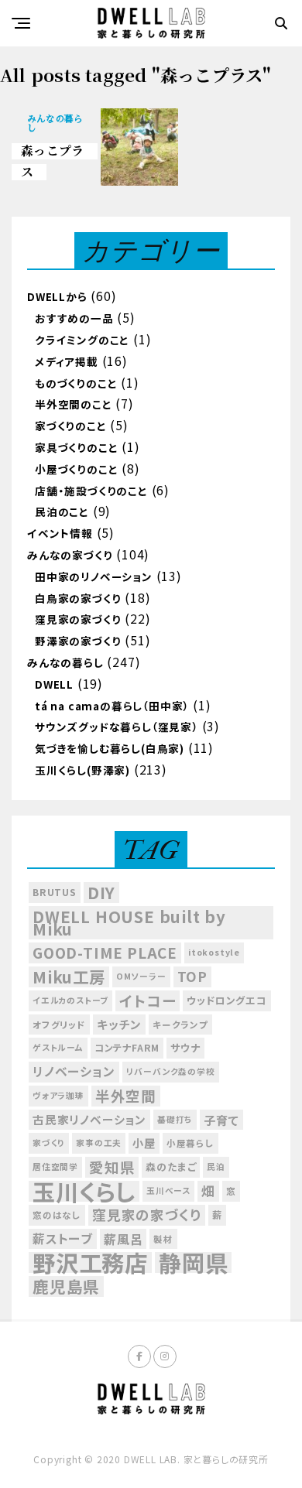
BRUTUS (55, 892)
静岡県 (193, 1262)
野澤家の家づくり (78, 640)
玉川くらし (84, 1191)
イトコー (147, 1000)
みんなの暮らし (65, 662)
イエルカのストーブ (70, 1000)
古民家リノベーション (89, 1119)
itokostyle (214, 952)
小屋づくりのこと (76, 469)
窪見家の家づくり (78, 619)
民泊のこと (62, 511)
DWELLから (57, 296)
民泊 (216, 1166)
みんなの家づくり (69, 555)
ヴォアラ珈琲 (58, 1095)
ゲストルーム (58, 1047)
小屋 (144, 1142)
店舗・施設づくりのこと (91, 490)
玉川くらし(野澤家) (82, 770)
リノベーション (74, 1071)
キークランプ (180, 1024)
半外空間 (125, 1096)
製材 (163, 1239)
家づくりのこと (71, 425)
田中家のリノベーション (94, 576)
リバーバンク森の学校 (170, 1071)
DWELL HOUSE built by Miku (129, 923)
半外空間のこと (73, 404)
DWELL (54, 684)
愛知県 (112, 1167)
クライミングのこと (82, 339)
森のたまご (171, 1166)
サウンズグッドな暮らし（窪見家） (116, 726)
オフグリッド (59, 1024)
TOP (192, 976)
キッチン (119, 1024)
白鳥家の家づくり (78, 598)
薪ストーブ (63, 1238)
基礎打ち (175, 1119)
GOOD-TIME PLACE (105, 952)
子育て (221, 1119)
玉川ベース (168, 1190)
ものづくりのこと (76, 383)
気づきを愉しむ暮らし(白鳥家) (109, 748)
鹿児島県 (66, 1286)
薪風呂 (123, 1239)
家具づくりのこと (76, 447)
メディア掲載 (66, 361)
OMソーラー (141, 976)
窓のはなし (57, 1215)
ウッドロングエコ (226, 1000)
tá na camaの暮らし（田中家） (112, 705)
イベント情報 (60, 533)
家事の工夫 (99, 1142)
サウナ (185, 1047)
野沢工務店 (90, 1262)
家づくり (49, 1142)
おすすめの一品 (74, 318)
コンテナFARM (127, 1048)
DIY (101, 892)
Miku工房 (69, 976)
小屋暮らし (190, 1143)
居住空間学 (55, 1166)
